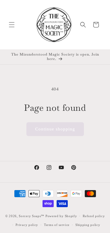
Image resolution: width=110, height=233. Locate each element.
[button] (11, 24)
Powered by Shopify (61, 216)
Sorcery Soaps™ (31, 216)
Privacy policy (27, 225)
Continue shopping (55, 129)
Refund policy (94, 216)
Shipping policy (87, 225)
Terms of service (57, 225)
